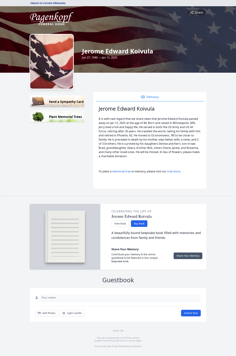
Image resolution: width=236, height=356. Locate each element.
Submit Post (191, 313)
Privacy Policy (108, 340)
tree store (173, 171)
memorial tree (121, 171)
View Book (120, 223)
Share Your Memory (188, 255)
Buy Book (139, 223)
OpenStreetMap (121, 346)
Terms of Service (127, 340)
